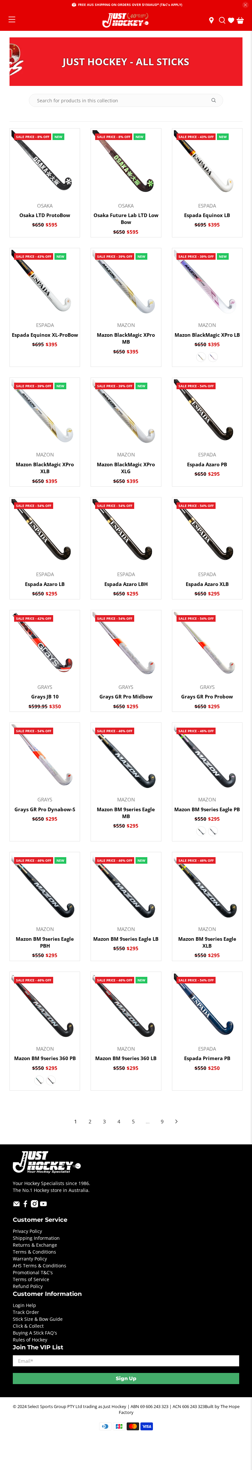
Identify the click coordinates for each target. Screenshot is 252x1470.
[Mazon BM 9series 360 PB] (44, 1007)
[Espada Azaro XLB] (207, 532)
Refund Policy (28, 1286)
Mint (39, 1080)
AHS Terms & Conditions (39, 1265)
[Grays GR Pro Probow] (207, 645)
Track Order (26, 1312)
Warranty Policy (30, 1259)
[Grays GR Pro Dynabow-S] (44, 757)
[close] (245, 5)
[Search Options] (216, 100)
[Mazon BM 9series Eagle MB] (126, 757)
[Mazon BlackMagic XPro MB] (126, 283)
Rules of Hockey (30, 1340)
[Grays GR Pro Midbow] (126, 645)
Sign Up (126, 1378)
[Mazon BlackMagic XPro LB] (207, 283)
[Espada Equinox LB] (207, 163)
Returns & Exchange (35, 1245)
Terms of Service (31, 1279)
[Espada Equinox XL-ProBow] (44, 283)
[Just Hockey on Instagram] (34, 1205)
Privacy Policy (27, 1231)
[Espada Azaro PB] (207, 412)
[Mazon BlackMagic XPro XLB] (44, 412)
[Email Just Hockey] (16, 1205)
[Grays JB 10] (44, 645)
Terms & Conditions (34, 1252)
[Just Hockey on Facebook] (25, 1205)
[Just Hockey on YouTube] (43, 1205)
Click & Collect (28, 1326)
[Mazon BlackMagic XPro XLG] (126, 412)
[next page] (176, 1121)
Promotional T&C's (33, 1272)
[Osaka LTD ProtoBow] (44, 163)
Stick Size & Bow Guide (38, 1319)
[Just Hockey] (126, 20)
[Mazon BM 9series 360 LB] (126, 1007)
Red (50, 1080)
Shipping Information (36, 1238)
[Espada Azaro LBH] (126, 532)
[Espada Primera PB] (207, 1007)
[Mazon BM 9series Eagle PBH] (44, 887)
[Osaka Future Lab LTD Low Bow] (126, 163)
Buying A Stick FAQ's (35, 1333)
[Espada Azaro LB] (44, 532)
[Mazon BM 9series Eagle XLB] (207, 887)
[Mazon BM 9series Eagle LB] (126, 887)
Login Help (24, 1305)
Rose (213, 357)
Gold (201, 357)
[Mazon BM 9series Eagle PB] (207, 757)
